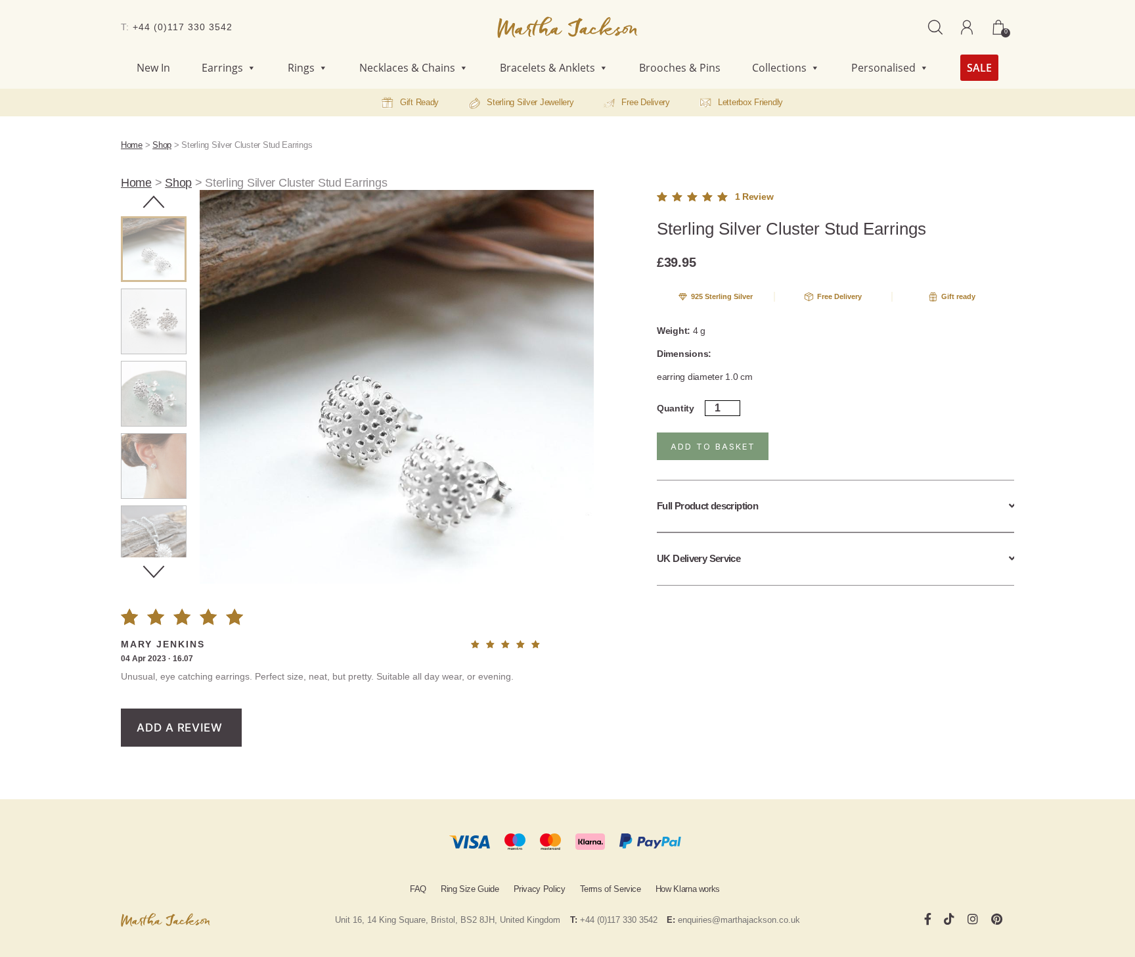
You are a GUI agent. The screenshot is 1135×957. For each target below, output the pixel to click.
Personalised (883, 67)
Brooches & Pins (680, 67)
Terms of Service (610, 889)
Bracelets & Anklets (547, 67)
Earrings (222, 67)
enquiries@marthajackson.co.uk (739, 920)
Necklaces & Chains (407, 67)
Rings (301, 67)
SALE (979, 67)
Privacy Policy (540, 889)
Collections (779, 67)
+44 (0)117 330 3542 (183, 27)
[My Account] (967, 26)
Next (154, 572)
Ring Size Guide (470, 889)
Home (132, 145)
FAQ (418, 889)
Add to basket (713, 446)
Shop (161, 145)
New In (153, 67)
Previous (154, 202)
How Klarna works (688, 889)
